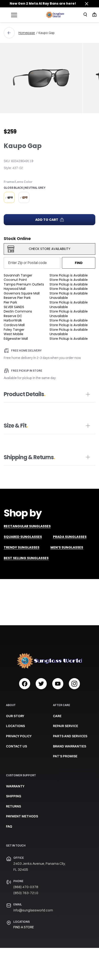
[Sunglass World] (55, 15)
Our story (15, 716)
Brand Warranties (69, 746)
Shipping (13, 796)
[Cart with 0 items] (94, 14)
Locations (15, 726)
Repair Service (65, 726)
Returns (13, 806)
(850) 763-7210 (25, 893)
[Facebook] (24, 683)
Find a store (23, 927)
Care (57, 716)
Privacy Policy (19, 736)
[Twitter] (41, 683)
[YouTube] (57, 683)
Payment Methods (22, 816)
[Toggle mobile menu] (27, 15)
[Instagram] (74, 683)
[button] (94, 15)
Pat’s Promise (65, 756)
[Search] (85, 14)
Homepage (26, 33)
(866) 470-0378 (25, 887)
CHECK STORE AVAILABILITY (49, 248)
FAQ (9, 826)
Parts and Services (70, 736)
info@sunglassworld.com (33, 910)
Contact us (16, 746)
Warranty (15, 786)
